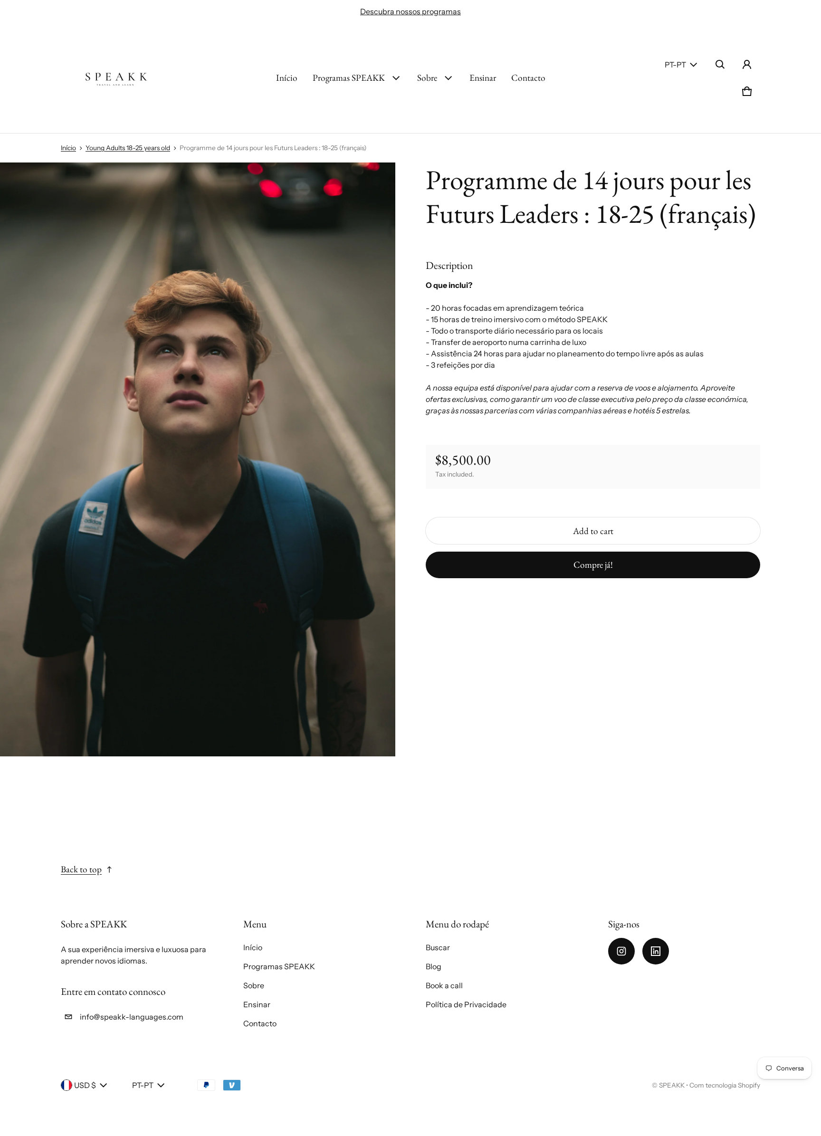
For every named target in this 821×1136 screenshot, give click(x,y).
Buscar (438, 947)
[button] (720, 64)
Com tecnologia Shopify (724, 1085)
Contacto (528, 78)
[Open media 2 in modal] (198, 459)
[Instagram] (621, 951)
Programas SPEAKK (349, 78)
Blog (433, 966)
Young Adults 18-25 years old (128, 148)
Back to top (81, 869)
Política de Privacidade (466, 1004)
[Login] (747, 64)
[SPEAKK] (115, 77)
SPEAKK (672, 1085)
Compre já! (593, 565)
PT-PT (675, 64)
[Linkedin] (655, 951)
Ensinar (482, 78)
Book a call (444, 985)
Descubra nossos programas (410, 11)
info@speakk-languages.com (131, 1016)
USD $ (85, 1085)
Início (286, 78)
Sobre (427, 78)
